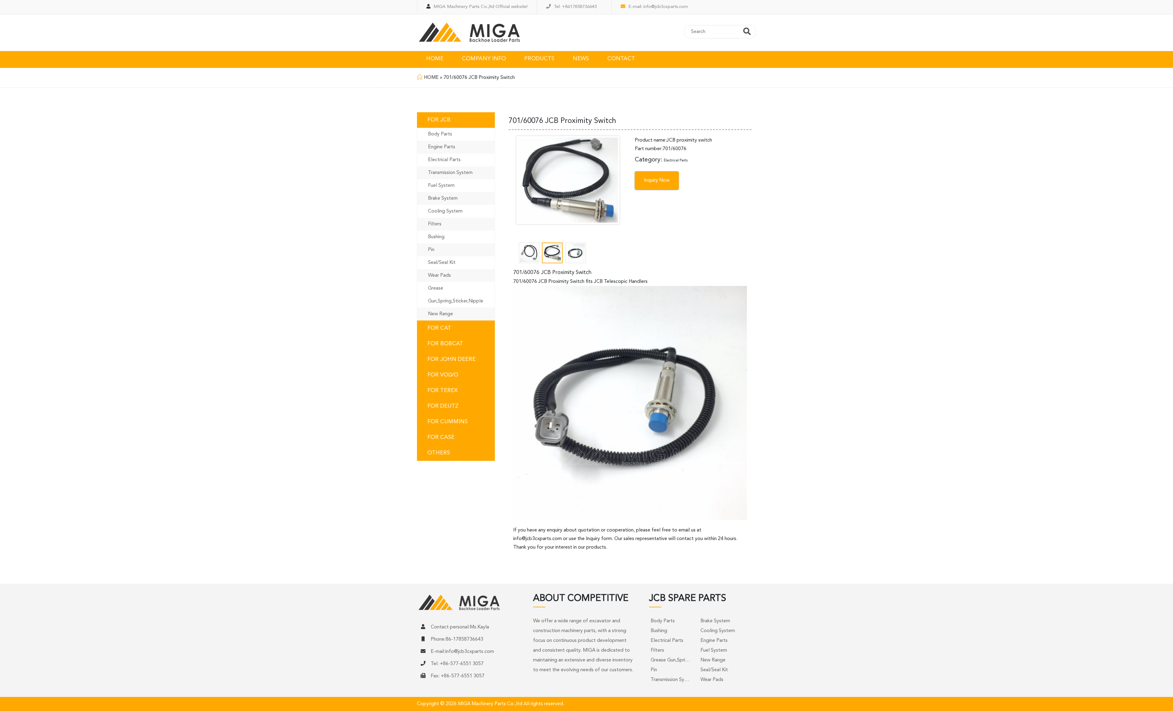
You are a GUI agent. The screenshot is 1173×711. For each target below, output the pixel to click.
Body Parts (440, 134)
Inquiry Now (657, 180)
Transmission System (450, 172)
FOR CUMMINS (447, 421)
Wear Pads (439, 275)
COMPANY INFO (484, 58)
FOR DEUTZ (443, 406)
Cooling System (445, 211)
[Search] (747, 32)
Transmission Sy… (670, 679)
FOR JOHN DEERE (451, 359)
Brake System (443, 198)
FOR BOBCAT (445, 343)
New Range (440, 314)
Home (431, 77)
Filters (434, 224)
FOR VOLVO (442, 375)
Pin (431, 249)
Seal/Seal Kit (441, 262)
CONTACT (621, 58)
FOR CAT (439, 328)
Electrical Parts (444, 159)
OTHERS (438, 453)
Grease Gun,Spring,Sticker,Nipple (455, 295)
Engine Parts (441, 147)
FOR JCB (439, 120)
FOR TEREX (442, 390)
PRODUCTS (539, 58)
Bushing (436, 237)
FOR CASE (441, 437)
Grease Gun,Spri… (670, 660)
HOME (435, 58)
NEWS (581, 58)
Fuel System (441, 185)
